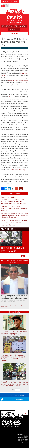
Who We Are (7, 26)
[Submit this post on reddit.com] (13, 188)
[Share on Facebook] (2, 188)
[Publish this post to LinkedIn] (9, 188)
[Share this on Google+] (16, 188)
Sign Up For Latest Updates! (9, 1)
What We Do (20, 26)
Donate (14, 33)
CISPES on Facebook (16, 395)
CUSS (11, 96)
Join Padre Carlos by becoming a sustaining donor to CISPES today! (13, 305)
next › (17, 389)
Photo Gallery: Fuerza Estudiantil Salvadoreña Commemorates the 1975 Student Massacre (14, 384)
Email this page (21, 188)
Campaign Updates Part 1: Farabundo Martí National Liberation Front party (14, 208)
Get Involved (14, 30)
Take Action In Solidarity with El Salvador (13, 249)
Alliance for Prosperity (18, 170)
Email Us (26, 436)
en (3, 6)
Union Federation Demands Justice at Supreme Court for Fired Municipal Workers (14, 223)
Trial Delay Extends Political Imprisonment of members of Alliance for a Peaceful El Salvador (13, 358)
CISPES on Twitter (17, 399)
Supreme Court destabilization (18, 80)
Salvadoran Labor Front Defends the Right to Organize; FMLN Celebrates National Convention (14, 216)
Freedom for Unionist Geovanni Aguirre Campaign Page (14, 333)
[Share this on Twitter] (5, 188)
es (7, 6)
